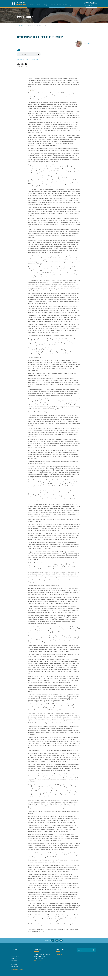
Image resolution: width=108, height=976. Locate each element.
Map (35, 960)
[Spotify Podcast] (61, 940)
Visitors (38, 4)
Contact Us (58, 958)
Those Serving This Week (17, 969)
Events (59, 4)
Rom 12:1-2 (26, 59)
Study (45, 4)
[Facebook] (53, 940)
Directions (39, 960)
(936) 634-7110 (59, 954)
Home (18, 25)
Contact (65, 4)
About (31, 4)
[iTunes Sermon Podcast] (57, 940)
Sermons (53, 4)
